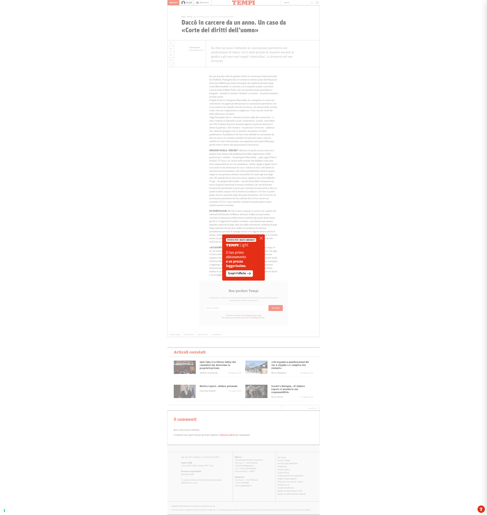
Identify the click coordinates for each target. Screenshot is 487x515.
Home (183, 17)
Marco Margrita (278, 373)
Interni (189, 17)
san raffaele (216, 334)
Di (194, 47)
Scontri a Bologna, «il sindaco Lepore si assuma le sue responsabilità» (288, 389)
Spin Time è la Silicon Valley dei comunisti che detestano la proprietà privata (218, 365)
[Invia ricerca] (311, 2)
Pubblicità (282, 467)
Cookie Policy (283, 473)
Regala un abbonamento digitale (292, 494)
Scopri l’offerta (237, 273)
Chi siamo (282, 457)
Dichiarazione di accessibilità (290, 476)
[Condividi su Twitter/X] (171, 49)
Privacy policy (284, 470)
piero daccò (203, 334)
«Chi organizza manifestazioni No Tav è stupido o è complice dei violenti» (290, 365)
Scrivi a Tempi (284, 460)
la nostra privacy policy (253, 315)
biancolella (189, 334)
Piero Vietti (277, 397)
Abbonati (173, 3)
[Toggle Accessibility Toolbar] (481, 509)
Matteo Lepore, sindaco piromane (219, 386)
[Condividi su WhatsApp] (171, 54)
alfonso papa (174, 334)
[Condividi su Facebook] (171, 43)
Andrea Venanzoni (209, 373)
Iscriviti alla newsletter (288, 463)
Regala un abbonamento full (290, 491)
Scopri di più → (312, 408)
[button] (171, 65)
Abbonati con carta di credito (290, 482)
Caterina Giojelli (208, 391)
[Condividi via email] (171, 60)
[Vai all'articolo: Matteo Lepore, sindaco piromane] (185, 393)
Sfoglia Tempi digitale (287, 479)
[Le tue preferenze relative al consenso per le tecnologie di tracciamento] (4, 510)
